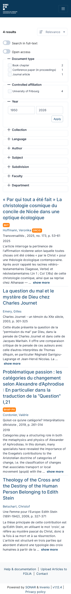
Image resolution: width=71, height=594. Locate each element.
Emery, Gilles (12, 311)
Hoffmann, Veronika (17, 230)
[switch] (6, 42)
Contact (42, 573)
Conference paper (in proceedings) (34, 69)
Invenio (45, 587)
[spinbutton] (21, 110)
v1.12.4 (57, 587)
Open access (21, 52)
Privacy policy (35, 592)
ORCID (37, 230)
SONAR (30, 587)
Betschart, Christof (16, 506)
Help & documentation (20, 569)
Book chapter (20, 65)
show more (41, 282)
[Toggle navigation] (63, 8)
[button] (21, 59)
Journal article (21, 74)
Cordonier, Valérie (15, 415)
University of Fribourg (25, 91)
